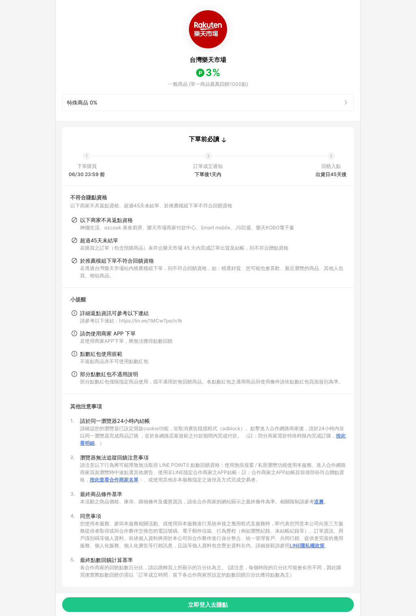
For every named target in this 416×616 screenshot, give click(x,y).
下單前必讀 (204, 139)
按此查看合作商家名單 (114, 480)
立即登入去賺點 (208, 604)
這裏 (319, 501)
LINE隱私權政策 (307, 545)
